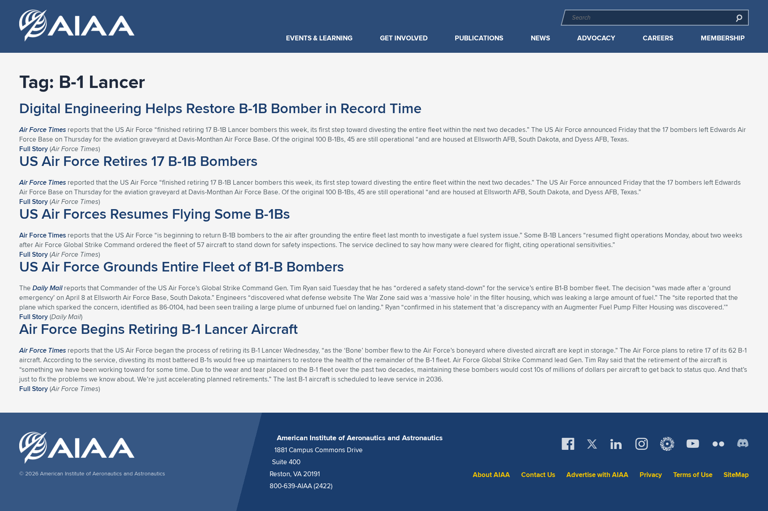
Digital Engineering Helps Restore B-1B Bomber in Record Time (220, 108)
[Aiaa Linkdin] (616, 444)
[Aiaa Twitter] (592, 444)
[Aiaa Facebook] (568, 444)
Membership (723, 38)
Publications (479, 38)
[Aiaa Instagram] (642, 444)
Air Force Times (42, 235)
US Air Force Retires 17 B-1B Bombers (138, 160)
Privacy (651, 475)
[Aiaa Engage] (667, 444)
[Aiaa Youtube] (693, 444)
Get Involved (404, 38)
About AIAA (491, 475)
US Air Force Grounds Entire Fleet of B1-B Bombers (181, 266)
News (540, 38)
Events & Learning (319, 38)
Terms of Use (692, 475)
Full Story (33, 149)
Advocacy (596, 38)
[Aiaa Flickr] (718, 444)
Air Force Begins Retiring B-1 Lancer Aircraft (158, 328)
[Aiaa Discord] (743, 443)
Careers (658, 38)
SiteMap (736, 475)
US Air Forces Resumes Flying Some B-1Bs (154, 213)
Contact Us (538, 475)
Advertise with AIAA (597, 475)
